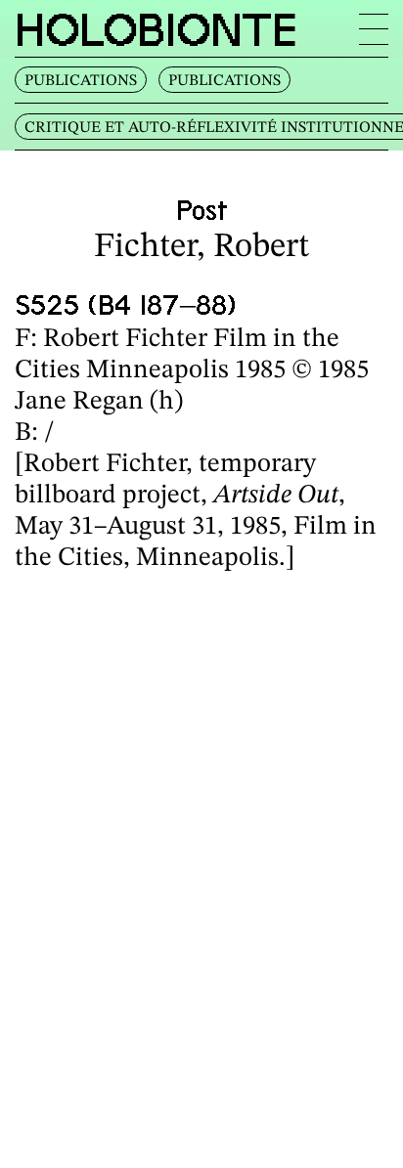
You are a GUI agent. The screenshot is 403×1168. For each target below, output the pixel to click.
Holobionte (156, 29)
